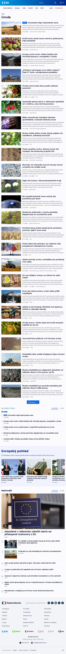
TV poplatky (26, 612)
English (15, 650)
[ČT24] (5, 3)
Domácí (30, 8)
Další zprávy (31, 402)
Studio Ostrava (27, 615)
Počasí (25, 619)
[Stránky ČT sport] (16, 631)
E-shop (4, 622)
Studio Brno (47, 612)
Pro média (26, 609)
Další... (42, 8)
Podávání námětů (28, 622)
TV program (5, 609)
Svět (36, 8)
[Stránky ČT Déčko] (40, 631)
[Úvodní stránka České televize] (11, 603)
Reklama (4, 612)
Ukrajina (17, 8)
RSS (63, 650)
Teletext (4, 615)
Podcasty (47, 615)
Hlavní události (7, 8)
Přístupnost (33, 650)
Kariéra (46, 619)
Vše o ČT (25, 626)
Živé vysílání (47, 609)
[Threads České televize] (62, 603)
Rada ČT (4, 619)
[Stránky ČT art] (51, 631)
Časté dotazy (6, 626)
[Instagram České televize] (48, 603)
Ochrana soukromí (23, 650)
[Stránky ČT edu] (61, 631)
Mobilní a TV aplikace (50, 622)
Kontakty (47, 626)
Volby (24, 8)
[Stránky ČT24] (5, 631)
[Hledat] (55, 2)
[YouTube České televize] (55, 603)
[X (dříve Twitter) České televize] (59, 603)
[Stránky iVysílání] (29, 631)
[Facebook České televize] (52, 603)
